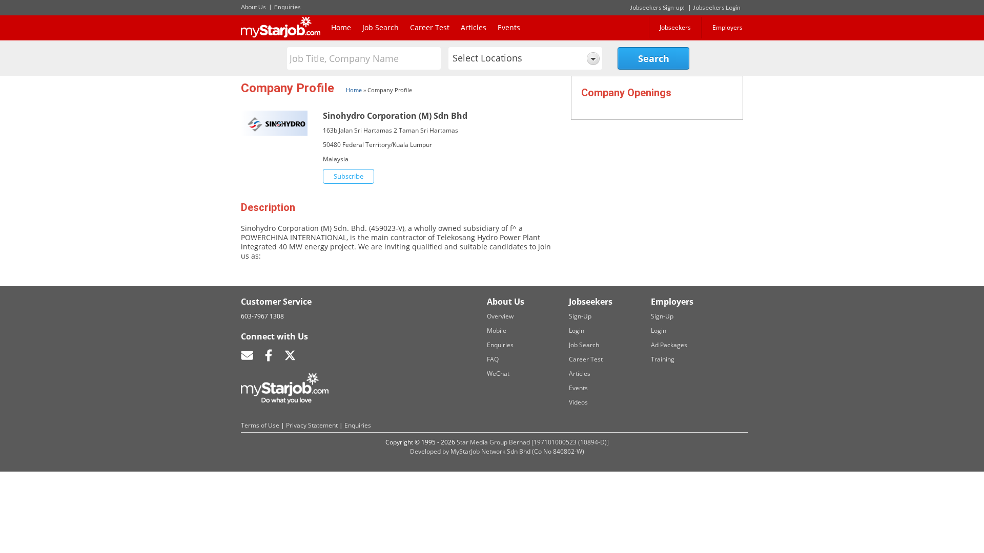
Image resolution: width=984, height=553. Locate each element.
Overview (500, 316)
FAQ (493, 359)
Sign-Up (580, 316)
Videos (578, 402)
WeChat (498, 373)
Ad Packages (669, 345)
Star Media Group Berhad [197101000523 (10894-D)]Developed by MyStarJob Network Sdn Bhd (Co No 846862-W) (509, 447)
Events (509, 27)
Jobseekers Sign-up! (657, 7)
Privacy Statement (312, 425)
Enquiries (287, 7)
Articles (473, 27)
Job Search (380, 27)
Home (341, 27)
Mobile (496, 330)
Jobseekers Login (717, 7)
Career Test (429, 27)
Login (576, 330)
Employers (727, 27)
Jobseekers (675, 27)
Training (662, 359)
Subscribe (348, 176)
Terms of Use (260, 425)
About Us (253, 7)
